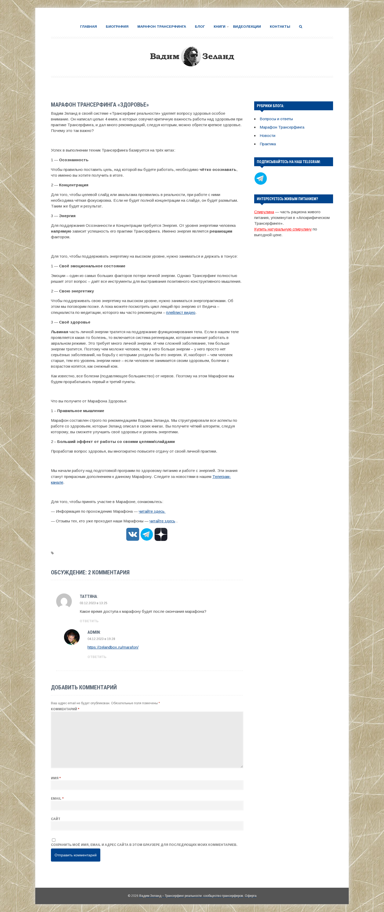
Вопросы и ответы (276, 119)
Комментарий (65, 709)
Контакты (280, 26)
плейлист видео (180, 312)
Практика (268, 144)
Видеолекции (247, 26)
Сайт (55, 819)
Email (57, 798)
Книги (219, 26)
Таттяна (88, 596)
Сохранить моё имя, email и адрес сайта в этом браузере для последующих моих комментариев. (144, 845)
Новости (267, 135)
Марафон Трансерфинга (161, 26)
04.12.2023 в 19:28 (101, 639)
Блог (200, 26)
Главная (88, 26)
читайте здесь (152, 511)
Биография (117, 26)
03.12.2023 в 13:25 (93, 603)
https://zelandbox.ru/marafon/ (113, 647)
